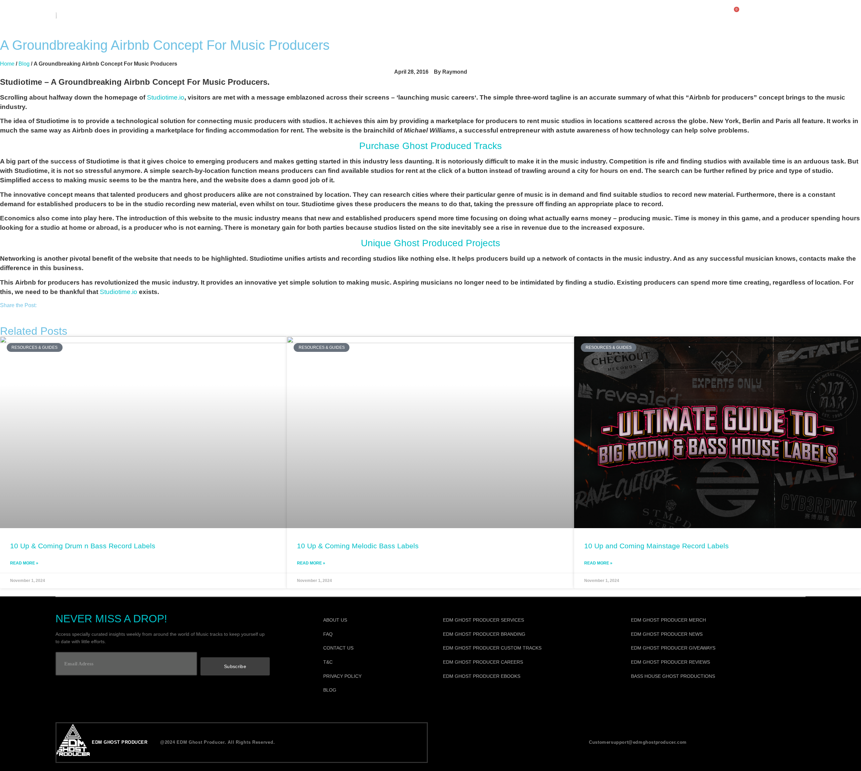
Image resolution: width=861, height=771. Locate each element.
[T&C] (374, 662)
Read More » (24, 563)
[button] (2, 313)
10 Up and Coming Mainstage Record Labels (656, 546)
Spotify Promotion (523, 15)
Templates (455, 15)
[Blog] (374, 690)
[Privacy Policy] (374, 676)
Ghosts (587, 15)
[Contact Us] (374, 648)
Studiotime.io (165, 97)
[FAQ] (374, 634)
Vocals (405, 15)
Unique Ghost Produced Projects (430, 243)
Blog (24, 64)
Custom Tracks (348, 15)
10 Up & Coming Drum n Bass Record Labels (82, 546)
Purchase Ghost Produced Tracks (430, 146)
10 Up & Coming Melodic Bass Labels (358, 546)
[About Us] (374, 620)
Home (7, 64)
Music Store (282, 15)
